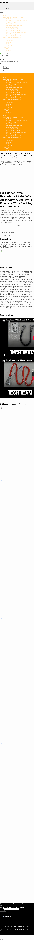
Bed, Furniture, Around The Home (13, 17)
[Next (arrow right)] (2, 939)
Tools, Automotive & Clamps (12, 37)
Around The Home (12, 27)
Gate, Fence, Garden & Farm (11, 29)
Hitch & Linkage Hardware (14, 34)
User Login (3, 71)
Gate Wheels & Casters (13, 30)
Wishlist (6, 66)
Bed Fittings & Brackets (13, 19)
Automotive (10, 40)
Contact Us (9, 50)
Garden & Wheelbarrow (13, 35)
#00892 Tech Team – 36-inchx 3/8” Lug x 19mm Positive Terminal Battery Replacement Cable (16, 213)
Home (5, 15)
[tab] (18, 235)
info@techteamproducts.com (9, 61)
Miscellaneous (7, 45)
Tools (8, 39)
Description (7, 235)
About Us (6, 47)
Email (2, 909)
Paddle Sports (7, 44)
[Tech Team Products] (4, 53)
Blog (7, 49)
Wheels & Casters (11, 22)
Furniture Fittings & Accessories (16, 20)
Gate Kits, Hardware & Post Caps (16, 32)
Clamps (8, 42)
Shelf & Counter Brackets (14, 24)
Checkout (6, 68)
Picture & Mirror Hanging (14, 25)
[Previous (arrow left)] (0, 939)
